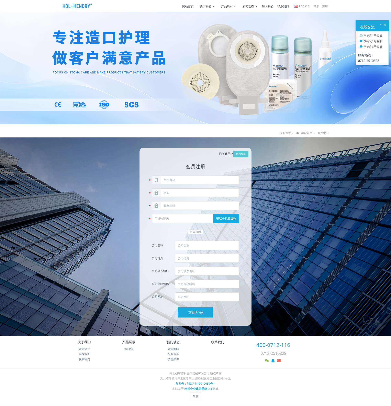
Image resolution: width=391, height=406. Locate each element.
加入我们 (267, 6)
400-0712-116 (273, 344)
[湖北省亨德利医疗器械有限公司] (77, 6)
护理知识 (173, 359)
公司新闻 (173, 349)
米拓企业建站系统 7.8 (198, 389)
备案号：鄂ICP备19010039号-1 (196, 383)
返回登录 (241, 154)
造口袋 (128, 349)
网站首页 (188, 6)
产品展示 (227, 6)
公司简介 (84, 349)
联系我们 (283, 6)
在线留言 (84, 354)
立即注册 (195, 312)
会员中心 (323, 133)
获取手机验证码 (226, 218)
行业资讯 (173, 354)
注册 (325, 6)
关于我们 (205, 6)
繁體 (195, 396)
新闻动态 (248, 6)
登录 (316, 6)
